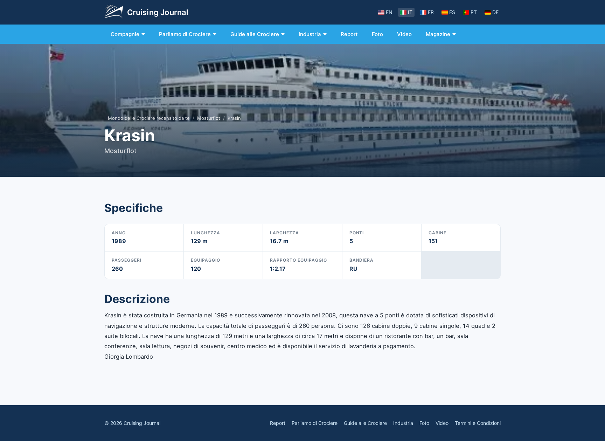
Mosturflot (208, 118)
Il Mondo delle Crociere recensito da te (147, 118)
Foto (377, 34)
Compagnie (125, 34)
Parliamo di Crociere (185, 34)
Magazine (438, 34)
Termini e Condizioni (478, 423)
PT (474, 12)
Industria (310, 34)
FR (431, 12)
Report (349, 34)
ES (452, 12)
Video (404, 34)
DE (495, 12)
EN (389, 12)
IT (410, 12)
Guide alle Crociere (254, 34)
